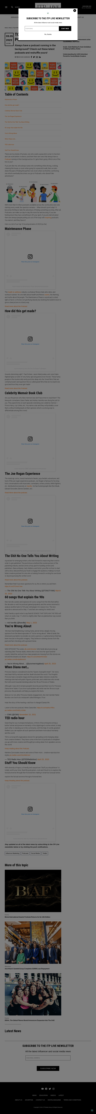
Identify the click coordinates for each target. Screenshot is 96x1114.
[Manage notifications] (92, 1110)
